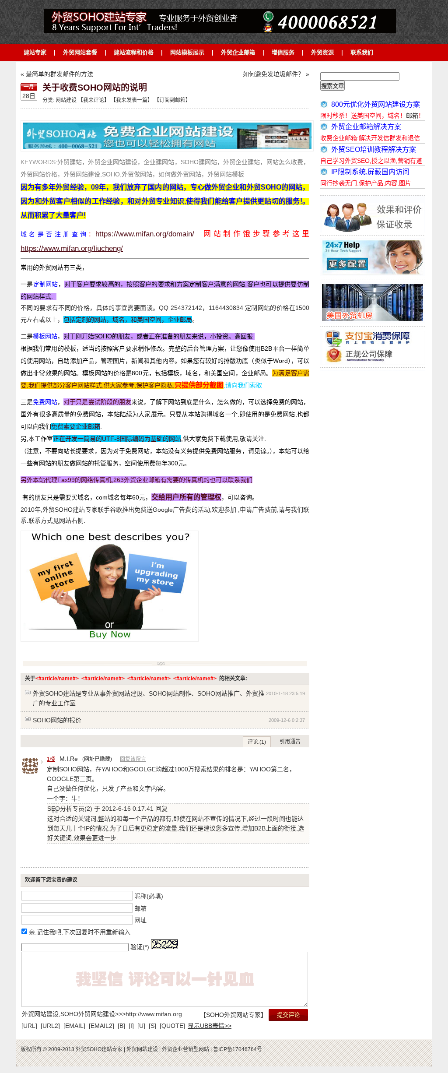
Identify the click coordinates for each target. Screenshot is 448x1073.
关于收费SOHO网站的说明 (94, 87)
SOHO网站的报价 (57, 720)
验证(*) (139, 946)
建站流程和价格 (134, 52)
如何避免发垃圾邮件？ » (276, 73)
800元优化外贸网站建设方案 (375, 104)
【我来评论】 (93, 100)
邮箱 (140, 907)
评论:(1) (257, 742)
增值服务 (283, 52)
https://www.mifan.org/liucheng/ (72, 248)
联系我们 (361, 52)
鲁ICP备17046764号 (238, 1049)
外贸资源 (322, 52)
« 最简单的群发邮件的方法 (57, 73)
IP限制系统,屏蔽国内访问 (370, 172)
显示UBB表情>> (209, 1025)
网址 (140, 920)
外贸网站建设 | (143, 1049)
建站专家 (35, 52)
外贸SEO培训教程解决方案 (373, 149)
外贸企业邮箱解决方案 (366, 126)
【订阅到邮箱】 (172, 100)
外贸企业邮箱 (238, 52)
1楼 (51, 759)
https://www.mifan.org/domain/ (144, 234)
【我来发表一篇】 (131, 100)
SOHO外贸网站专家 (233, 1014)
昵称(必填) (148, 895)
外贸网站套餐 (80, 52)
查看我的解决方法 (199, 13)
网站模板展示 (187, 52)
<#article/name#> (57, 678)
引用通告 (290, 742)
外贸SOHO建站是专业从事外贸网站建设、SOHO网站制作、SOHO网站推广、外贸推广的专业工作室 (148, 698)
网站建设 (66, 100)
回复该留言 (133, 759)
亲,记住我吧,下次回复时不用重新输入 (79, 932)
